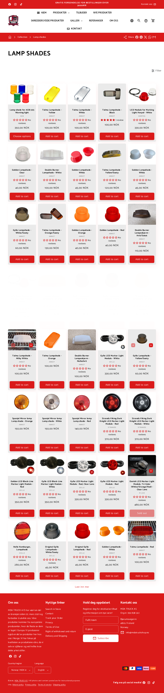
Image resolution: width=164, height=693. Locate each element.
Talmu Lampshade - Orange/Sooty (52, 231)
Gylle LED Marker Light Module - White (111, 357)
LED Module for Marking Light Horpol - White (142, 111)
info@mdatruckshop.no (137, 633)
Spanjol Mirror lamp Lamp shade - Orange (22, 420)
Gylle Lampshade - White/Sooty (22, 231)
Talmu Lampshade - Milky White (22, 357)
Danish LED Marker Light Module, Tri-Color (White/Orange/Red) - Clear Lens (142, 485)
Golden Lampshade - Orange (82, 231)
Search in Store (53, 609)
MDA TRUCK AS (21, 680)
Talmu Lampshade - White (82, 111)
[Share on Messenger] (141, 37)
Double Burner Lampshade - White (52, 171)
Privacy (49, 622)
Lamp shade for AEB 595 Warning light (22, 111)
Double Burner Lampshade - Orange (52, 297)
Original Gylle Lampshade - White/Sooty (52, 550)
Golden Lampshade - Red (112, 230)
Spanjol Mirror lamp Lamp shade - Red (82, 420)
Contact (49, 614)
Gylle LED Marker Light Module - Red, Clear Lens (82, 483)
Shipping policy (59, 684)
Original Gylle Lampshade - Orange (142, 297)
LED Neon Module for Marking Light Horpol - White (22, 299)
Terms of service (45, 684)
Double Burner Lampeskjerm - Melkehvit (82, 359)
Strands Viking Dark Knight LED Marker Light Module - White (142, 421)
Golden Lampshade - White (82, 171)
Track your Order (54, 618)
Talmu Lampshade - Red (142, 547)
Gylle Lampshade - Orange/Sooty (112, 297)
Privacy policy (30, 684)
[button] (139, 20)
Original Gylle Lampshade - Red (82, 548)
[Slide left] (13, 345)
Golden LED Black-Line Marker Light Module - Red (22, 484)
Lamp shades (39, 37)
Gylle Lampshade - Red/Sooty (82, 297)
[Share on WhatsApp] (150, 37)
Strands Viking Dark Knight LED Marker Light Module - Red (112, 421)
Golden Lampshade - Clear (22, 171)
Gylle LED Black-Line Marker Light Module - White (52, 484)
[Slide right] (30, 345)
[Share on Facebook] (137, 37)
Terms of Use (52, 627)
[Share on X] (145, 37)
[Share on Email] (154, 37)
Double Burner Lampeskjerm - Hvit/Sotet (142, 233)
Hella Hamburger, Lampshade (22, 548)
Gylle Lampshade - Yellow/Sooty (142, 357)
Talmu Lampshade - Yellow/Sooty (112, 171)
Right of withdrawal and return (60, 631)
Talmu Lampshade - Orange (52, 357)
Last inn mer (82, 587)
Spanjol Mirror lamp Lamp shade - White (52, 420)
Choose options (22, 136)
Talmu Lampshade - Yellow (52, 111)
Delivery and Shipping (56, 636)
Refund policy (18, 684)
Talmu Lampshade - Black (112, 111)
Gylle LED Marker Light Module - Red (111, 483)
